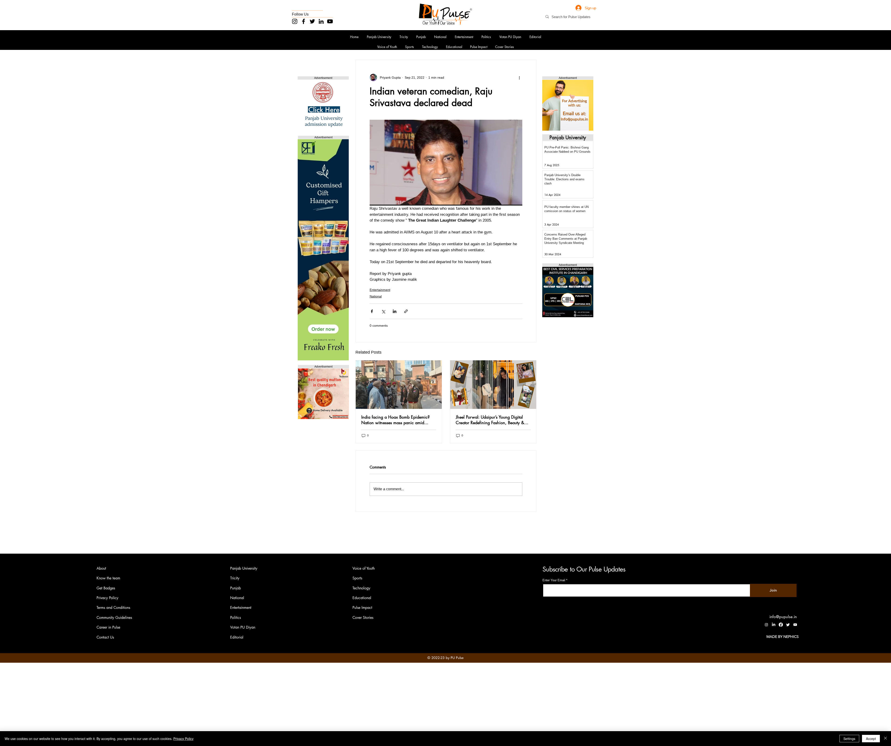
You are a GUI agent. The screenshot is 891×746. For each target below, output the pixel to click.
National (376, 296)
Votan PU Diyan (242, 627)
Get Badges (106, 588)
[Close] (885, 738)
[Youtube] (795, 625)
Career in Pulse (108, 627)
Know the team (108, 578)
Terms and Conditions (113, 607)
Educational (361, 597)
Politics (235, 617)
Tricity (234, 578)
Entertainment (380, 290)
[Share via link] (406, 311)
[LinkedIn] (321, 21)
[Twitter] (312, 21)
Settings (849, 738)
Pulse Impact (362, 607)
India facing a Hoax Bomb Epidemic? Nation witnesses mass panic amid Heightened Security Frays (395, 419)
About (101, 568)
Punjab (235, 588)
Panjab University (243, 568)
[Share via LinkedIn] (394, 311)
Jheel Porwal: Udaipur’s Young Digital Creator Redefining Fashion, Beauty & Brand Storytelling (490, 419)
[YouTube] (329, 21)
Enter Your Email (553, 580)
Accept (871, 738)
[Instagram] (294, 21)
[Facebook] (303, 21)
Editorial (236, 637)
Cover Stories (362, 617)
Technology (361, 588)
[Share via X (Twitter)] (383, 311)
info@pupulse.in (783, 616)
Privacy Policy (107, 597)
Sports (357, 578)
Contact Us (105, 637)
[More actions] (519, 77)
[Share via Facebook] (372, 311)
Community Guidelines (114, 617)
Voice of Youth (363, 568)
